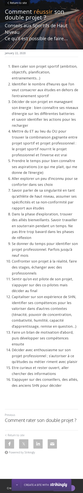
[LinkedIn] (38, 444)
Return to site (18, 3)
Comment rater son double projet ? (40, 420)
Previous (10, 415)
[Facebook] (9, 444)
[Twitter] (23, 444)
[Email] (52, 444)
